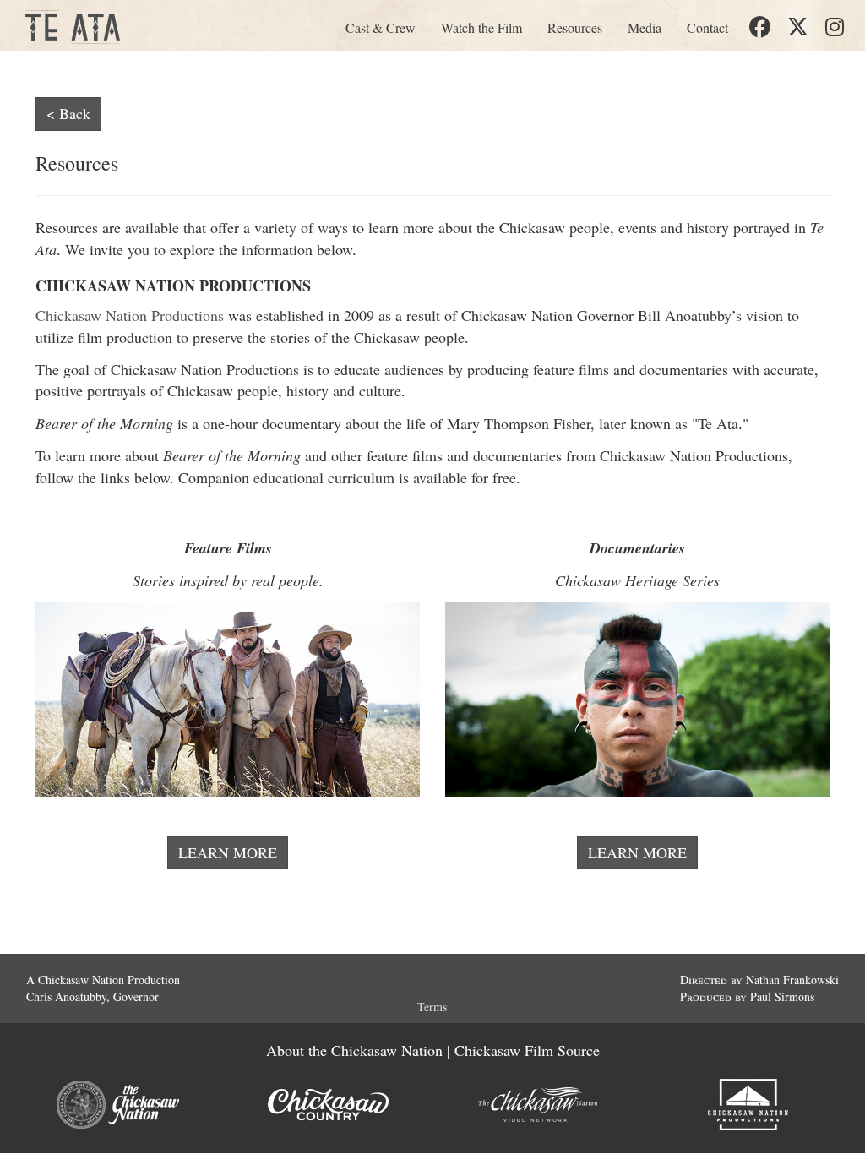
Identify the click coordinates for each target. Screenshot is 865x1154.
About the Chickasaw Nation (354, 1050)
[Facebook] (760, 28)
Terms (432, 1007)
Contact (707, 27)
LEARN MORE (227, 852)
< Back (68, 113)
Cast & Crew (380, 27)
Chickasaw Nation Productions (129, 315)
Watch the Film (481, 27)
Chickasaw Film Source (527, 1050)
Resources (574, 27)
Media (644, 27)
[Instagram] (834, 28)
